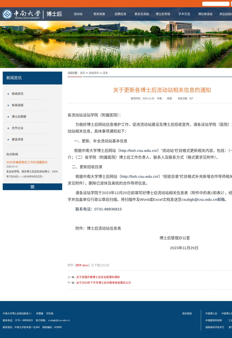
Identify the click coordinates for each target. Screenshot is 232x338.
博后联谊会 (205, 14)
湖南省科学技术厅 (214, 327)
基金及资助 (141, 14)
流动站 (78, 14)
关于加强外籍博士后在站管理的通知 (98, 277)
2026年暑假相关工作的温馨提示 (27, 162)
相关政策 (99, 14)
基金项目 (17, 139)
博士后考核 (163, 14)
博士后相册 (19, 116)
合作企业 (17, 128)
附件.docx (82, 265)
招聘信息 (120, 14)
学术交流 (184, 14)
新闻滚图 (17, 105)
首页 (82, 73)
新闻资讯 (17, 93)
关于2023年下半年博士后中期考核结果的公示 (103, 282)
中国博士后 (211, 313)
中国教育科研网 (213, 320)
